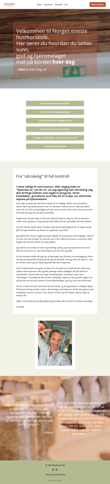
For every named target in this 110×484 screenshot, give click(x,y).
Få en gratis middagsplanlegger (55, 112)
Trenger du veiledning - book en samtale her (55, 137)
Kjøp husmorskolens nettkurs (55, 103)
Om (66, 4)
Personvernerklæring (55, 474)
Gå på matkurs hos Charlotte (55, 129)
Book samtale (98, 4)
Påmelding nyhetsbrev (55, 146)
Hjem (39, 4)
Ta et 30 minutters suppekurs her (55, 120)
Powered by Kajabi (55, 480)
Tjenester (48, 4)
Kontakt (58, 4)
